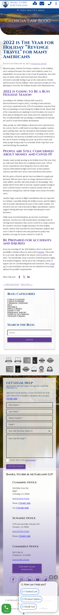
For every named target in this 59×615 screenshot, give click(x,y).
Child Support (15, 301)
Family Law (13, 310)
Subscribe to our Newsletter (27, 568)
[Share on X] (24, 277)
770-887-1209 (11, 399)
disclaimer (30, 460)
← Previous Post (11, 284)
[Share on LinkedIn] (28, 277)
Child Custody (16, 299)
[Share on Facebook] (19, 277)
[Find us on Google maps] (34, 4)
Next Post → (27, 284)
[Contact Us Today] (42, 4)
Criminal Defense (17, 303)
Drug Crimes (14, 309)
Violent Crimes (16, 316)
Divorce (12, 307)
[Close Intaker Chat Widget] (56, 577)
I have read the (23, 460)
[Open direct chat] (51, 577)
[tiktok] (46, 580)
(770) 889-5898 (22, 508)
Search (29, 340)
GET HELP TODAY (16, 466)
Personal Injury (16, 312)
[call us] (49, 5)
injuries (41, 252)
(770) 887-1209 (24, 503)
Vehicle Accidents (18, 314)
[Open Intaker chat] (23, 613)
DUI (9, 305)
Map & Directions (20, 498)
